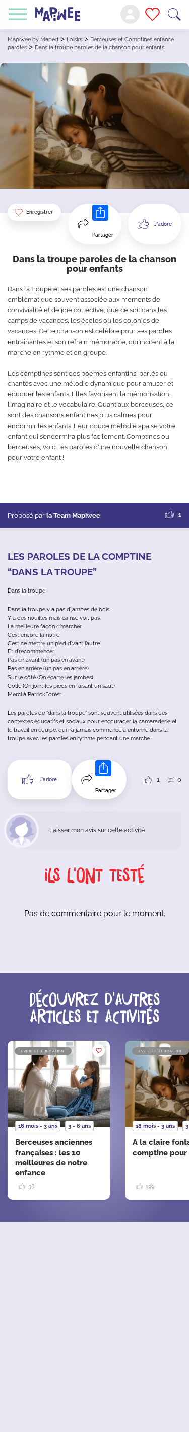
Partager (102, 235)
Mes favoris (152, 14)
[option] (58, 1120)
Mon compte (130, 14)
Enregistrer (39, 212)
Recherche (174, 14)
